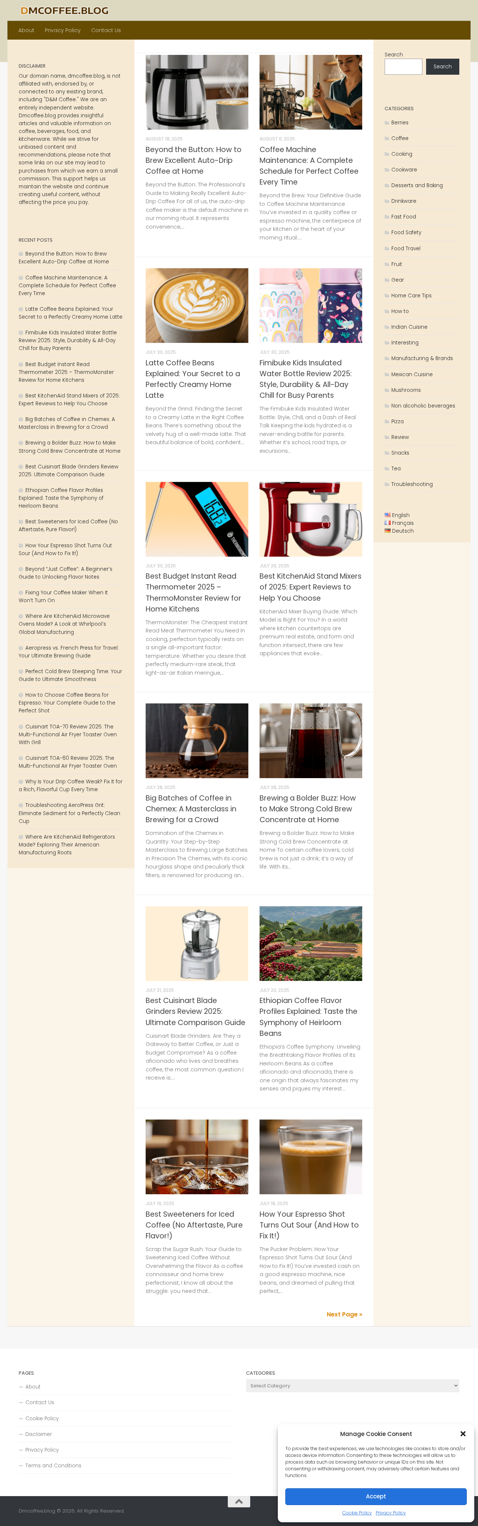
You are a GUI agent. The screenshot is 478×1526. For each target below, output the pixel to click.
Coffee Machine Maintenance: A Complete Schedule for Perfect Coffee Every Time (67, 285)
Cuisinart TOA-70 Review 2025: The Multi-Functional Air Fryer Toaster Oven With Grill (68, 734)
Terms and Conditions (53, 1465)
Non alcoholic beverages (423, 405)
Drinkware (403, 201)
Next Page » (344, 1314)
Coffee (400, 138)
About (26, 30)
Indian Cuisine (409, 327)
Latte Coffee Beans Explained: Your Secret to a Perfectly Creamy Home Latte (70, 313)
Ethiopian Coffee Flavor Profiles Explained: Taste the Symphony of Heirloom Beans (61, 498)
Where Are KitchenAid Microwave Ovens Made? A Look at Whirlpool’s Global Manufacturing (64, 624)
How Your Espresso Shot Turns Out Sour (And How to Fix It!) (309, 1225)
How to (400, 311)
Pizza (397, 421)
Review (400, 437)
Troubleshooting (412, 484)
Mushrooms (406, 390)
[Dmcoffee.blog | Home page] (65, 10)
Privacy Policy (391, 1513)
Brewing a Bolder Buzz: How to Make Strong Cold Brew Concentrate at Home (308, 809)
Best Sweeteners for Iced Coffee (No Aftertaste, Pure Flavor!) (194, 1225)
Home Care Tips (411, 295)
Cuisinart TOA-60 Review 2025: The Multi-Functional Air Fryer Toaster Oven (68, 762)
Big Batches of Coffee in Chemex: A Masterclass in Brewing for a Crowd (191, 809)
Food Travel (405, 248)
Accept (376, 1496)
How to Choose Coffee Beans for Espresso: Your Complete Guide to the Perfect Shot (67, 702)
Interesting (405, 342)
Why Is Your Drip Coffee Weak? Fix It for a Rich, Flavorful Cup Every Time (70, 785)
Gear (397, 280)
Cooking (401, 154)
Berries (400, 122)
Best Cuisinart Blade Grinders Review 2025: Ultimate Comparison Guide (195, 1011)
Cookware (404, 169)
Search (394, 54)
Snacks (400, 452)
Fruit (396, 264)
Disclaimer (38, 1434)
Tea (396, 468)
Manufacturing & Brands (422, 358)
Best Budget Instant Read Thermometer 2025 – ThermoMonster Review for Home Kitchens (66, 372)
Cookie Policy (357, 1513)
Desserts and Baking (417, 185)
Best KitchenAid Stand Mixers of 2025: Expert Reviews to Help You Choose (310, 587)
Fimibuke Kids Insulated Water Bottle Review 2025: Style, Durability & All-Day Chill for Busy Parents (68, 340)
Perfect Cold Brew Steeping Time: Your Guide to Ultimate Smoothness (70, 675)
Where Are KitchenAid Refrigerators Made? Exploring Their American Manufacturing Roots (67, 844)
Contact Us (106, 30)
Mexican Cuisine (412, 374)
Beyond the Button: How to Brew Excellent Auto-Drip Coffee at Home (194, 160)
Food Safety (406, 232)
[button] (463, 1433)
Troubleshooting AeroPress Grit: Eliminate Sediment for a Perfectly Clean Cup (69, 813)
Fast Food (403, 216)
